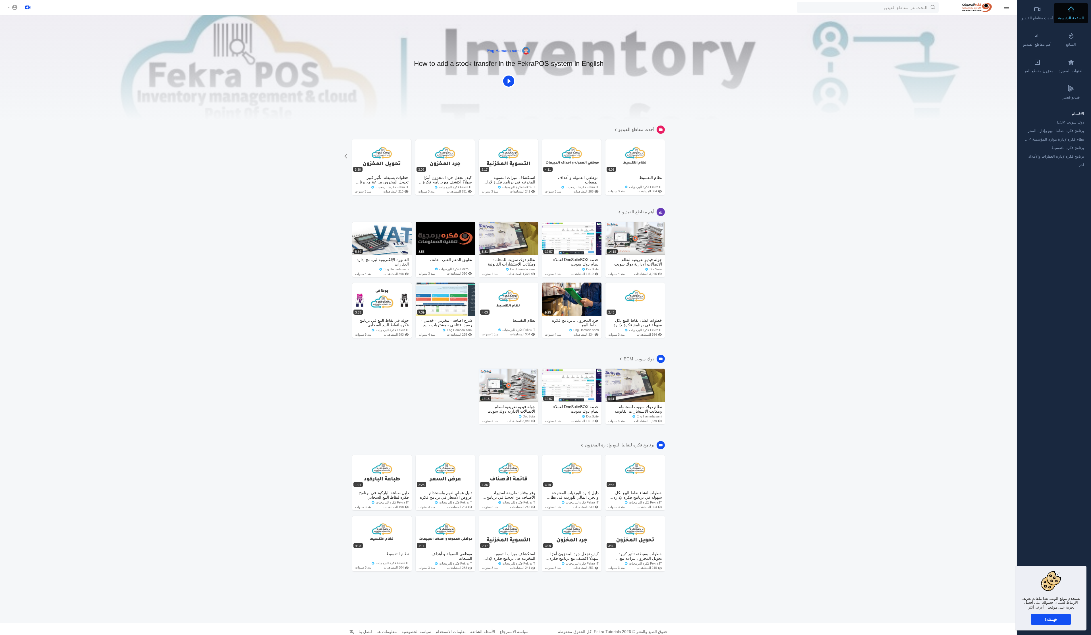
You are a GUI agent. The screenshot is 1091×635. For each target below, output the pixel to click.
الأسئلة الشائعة (482, 631)
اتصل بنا (365, 631)
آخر (1081, 165)
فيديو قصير (1071, 97)
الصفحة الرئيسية (1071, 18)
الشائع (1071, 44)
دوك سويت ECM (639, 358)
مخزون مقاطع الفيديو (1036, 71)
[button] (12, 7)
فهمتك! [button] (1051, 619)
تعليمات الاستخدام (451, 631)
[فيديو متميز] (508, 80)
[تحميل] (28, 7)
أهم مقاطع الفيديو (638, 211)
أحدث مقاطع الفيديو (636, 129)
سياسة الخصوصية (416, 631)
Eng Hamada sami (504, 50)
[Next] (345, 156)
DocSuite (655, 269)
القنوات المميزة (1071, 71)
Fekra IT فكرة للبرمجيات (392, 187)
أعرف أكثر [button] (1036, 607)
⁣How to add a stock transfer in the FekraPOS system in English (508, 63)
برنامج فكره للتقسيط (1067, 148)
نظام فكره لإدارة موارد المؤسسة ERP (1053, 139)
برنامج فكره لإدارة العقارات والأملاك (1056, 156)
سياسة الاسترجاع (514, 631)
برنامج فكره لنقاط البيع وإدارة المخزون (619, 444)
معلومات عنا (386, 631)
